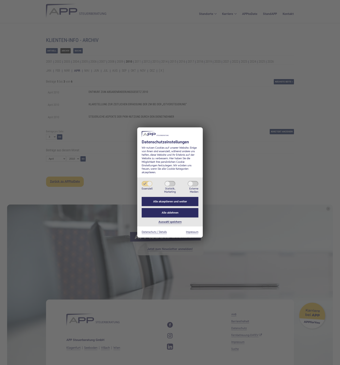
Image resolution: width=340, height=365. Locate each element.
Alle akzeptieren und (170, 201)
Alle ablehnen (170, 212)
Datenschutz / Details (154, 232)
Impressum (192, 232)
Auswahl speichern (170, 221)
